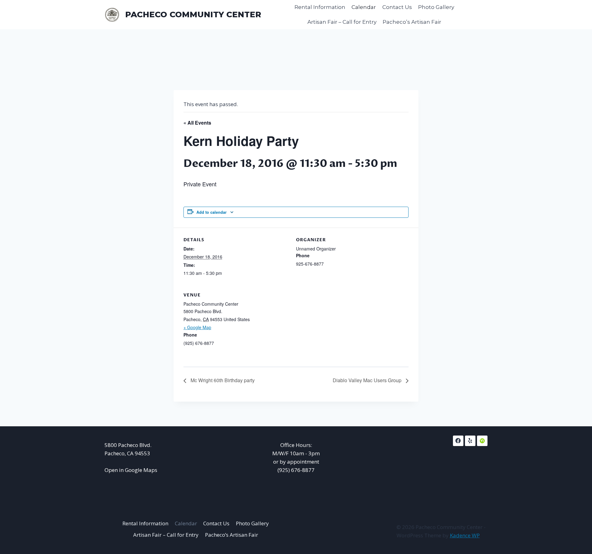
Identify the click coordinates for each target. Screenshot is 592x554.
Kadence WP (465, 535)
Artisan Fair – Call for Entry (341, 22)
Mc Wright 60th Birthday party (222, 380)
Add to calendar (211, 212)
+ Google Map (197, 327)
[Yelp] (470, 441)
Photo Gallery (436, 7)
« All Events (197, 122)
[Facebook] (458, 441)
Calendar (364, 7)
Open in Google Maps (131, 469)
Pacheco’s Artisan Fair (412, 22)
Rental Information (319, 7)
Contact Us (397, 7)
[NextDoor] (482, 441)
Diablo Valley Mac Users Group (368, 380)
